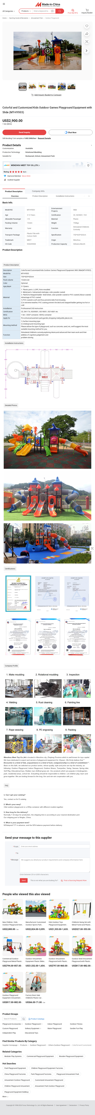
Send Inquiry (24, 132)
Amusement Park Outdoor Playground (49, 1086)
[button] (84, 196)
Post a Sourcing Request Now (74, 880)
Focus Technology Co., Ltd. (31, 1105)
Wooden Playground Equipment (71, 1056)
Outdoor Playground (52, 18)
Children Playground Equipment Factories (47, 1068)
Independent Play (9, 1033)
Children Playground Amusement (17, 1086)
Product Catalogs (37, 1019)
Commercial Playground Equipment (40, 1056)
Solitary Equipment (32, 1028)
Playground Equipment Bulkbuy (16, 1092)
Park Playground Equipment (15, 1068)
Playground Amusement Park (68, 1074)
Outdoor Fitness (76, 1024)
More (4, 1096)
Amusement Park (37, 18)
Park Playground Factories (41, 1074)
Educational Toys (31, 1033)
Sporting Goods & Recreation (18, 18)
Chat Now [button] (72, 132)
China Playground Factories (15, 1074)
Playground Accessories (11, 1024)
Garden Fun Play (76, 1028)
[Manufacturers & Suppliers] (47, 4)
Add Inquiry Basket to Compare (47, 95)
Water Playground (54, 1028)
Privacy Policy (84, 1105)
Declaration (73, 1105)
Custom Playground (10, 1028)
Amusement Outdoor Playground (17, 1080)
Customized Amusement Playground (49, 1080)
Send (24, 880)
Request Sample (44, 138)
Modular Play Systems (13, 1056)
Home (4, 18)
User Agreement (61, 1105)
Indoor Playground (55, 1024)
